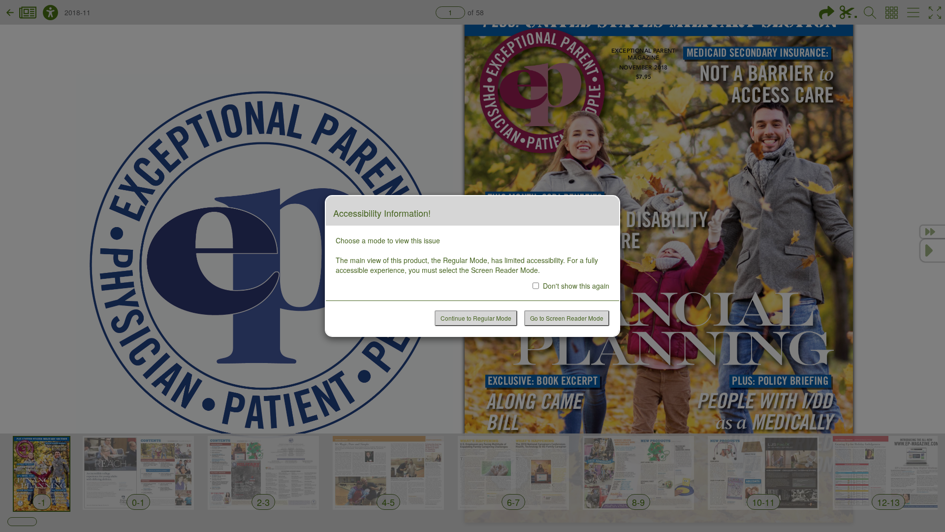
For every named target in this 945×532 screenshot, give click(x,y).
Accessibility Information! (382, 213)
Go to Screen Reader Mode (566, 318)
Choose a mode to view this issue (388, 240)
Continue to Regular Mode (476, 318)
